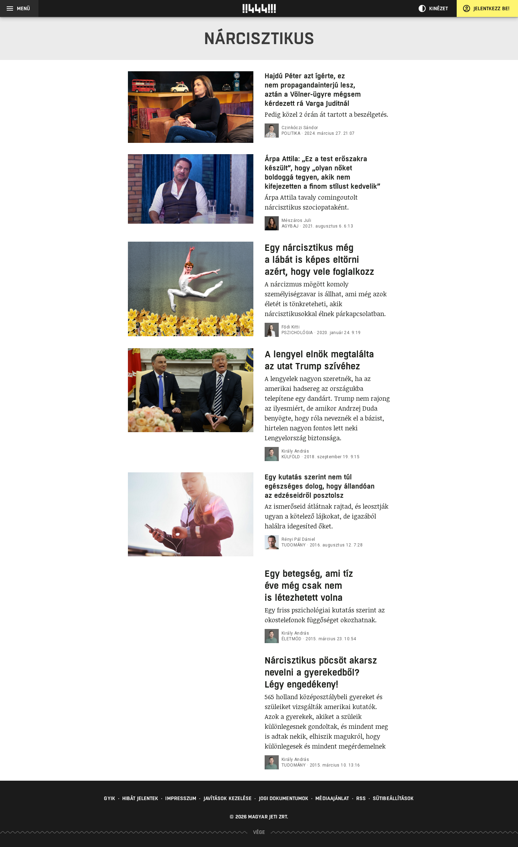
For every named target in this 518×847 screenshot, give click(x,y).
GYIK (109, 798)
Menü (23, 8)
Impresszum (180, 798)
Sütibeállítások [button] (393, 798)
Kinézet (438, 8)
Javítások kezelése (228, 798)
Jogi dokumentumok (284, 798)
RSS (361, 798)
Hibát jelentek (140, 798)
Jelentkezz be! (492, 8)
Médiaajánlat (332, 798)
